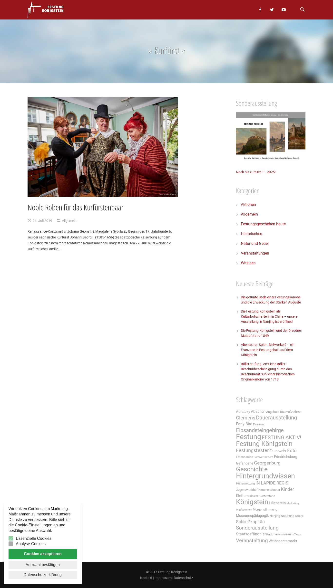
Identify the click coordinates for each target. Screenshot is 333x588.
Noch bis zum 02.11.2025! (256, 172)
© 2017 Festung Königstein (166, 572)
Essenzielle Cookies (33, 538)
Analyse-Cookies (31, 544)
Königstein (252, 502)
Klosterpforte (267, 496)
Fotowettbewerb (263, 457)
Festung (248, 437)
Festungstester (252, 450)
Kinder (287, 489)
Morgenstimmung (265, 509)
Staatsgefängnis (250, 534)
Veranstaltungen (255, 253)
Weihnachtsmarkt (283, 541)
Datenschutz (183, 578)
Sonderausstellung (257, 528)
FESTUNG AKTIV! (281, 437)
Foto (292, 450)
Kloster (253, 496)
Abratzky (243, 411)
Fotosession (244, 457)
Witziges (248, 263)
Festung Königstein (264, 444)
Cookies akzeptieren (43, 554)
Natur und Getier (255, 243)
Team (297, 534)
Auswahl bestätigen (43, 565)
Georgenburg (267, 463)
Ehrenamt (259, 424)
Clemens (245, 418)
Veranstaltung (252, 540)
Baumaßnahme (290, 412)
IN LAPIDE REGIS (271, 483)
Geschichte (252, 469)
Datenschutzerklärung (43, 575)
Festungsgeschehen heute (263, 224)
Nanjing (275, 516)
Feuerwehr (278, 451)
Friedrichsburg (285, 457)
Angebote (272, 412)
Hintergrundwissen (265, 476)
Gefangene (244, 463)
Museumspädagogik (252, 515)
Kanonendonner (269, 490)
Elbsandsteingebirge (260, 430)
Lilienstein (277, 503)
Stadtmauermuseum (279, 534)
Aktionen (248, 204)
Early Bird (244, 424)
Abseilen (258, 411)
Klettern (242, 495)
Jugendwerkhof (247, 490)
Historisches (251, 233)
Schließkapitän (250, 521)
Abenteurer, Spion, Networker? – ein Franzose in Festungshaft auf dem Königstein (267, 350)
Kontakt (146, 578)
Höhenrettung (245, 483)
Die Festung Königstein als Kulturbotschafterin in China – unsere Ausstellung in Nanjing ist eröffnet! (269, 316)
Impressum (163, 578)
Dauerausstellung (276, 418)
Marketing (292, 503)
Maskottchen (244, 509)
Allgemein (69, 221)
